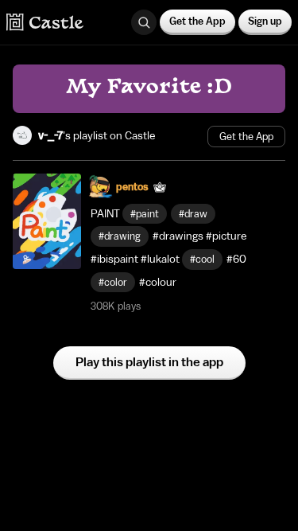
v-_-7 (50, 136)
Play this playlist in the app (149, 362)
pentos (132, 187)
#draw (193, 214)
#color (113, 282)
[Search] (144, 22)
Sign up (265, 21)
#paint (144, 214)
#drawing (120, 236)
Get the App (197, 21)
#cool (202, 259)
